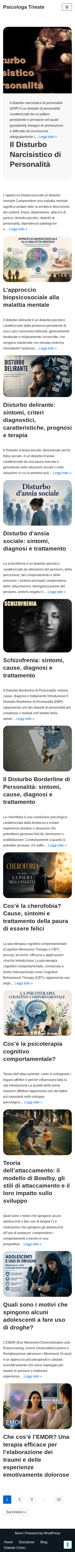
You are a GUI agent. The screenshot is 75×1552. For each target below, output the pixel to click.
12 (59, 1499)
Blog (43, 1542)
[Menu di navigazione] (67, 7)
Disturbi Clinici (15, 1548)
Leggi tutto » (48, 137)
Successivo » (16, 1512)
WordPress (52, 1533)
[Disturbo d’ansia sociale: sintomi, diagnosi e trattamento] (37, 503)
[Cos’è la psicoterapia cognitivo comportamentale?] (37, 1013)
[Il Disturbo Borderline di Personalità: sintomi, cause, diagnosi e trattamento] (37, 748)
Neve (19, 1533)
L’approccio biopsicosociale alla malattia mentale (31, 297)
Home (8, 1542)
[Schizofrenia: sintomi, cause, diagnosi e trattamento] (37, 625)
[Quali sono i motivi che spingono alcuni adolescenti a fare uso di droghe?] (37, 1274)
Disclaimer (27, 1542)
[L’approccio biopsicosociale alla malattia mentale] (37, 259)
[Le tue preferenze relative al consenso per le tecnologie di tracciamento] (68, 1545)
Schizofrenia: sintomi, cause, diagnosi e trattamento (33, 668)
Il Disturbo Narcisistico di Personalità (35, 154)
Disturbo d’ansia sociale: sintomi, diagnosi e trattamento (34, 541)
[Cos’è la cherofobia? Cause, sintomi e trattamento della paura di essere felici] (37, 875)
